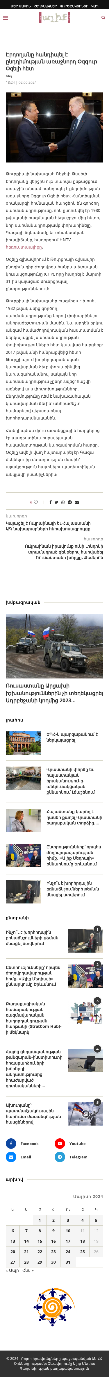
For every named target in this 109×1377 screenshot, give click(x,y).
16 (53, 1241)
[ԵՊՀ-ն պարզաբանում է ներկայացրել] (23, 743)
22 (39, 1251)
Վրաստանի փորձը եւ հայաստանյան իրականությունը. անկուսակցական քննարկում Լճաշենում (71, 781)
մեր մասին (21, 6)
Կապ (95, 6)
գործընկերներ (74, 6)
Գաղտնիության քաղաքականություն (54, 1368)
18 (82, 1241)
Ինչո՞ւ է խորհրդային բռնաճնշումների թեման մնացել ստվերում (73, 888)
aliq (9, 76)
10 (68, 1230)
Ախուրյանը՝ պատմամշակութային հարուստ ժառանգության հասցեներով (33, 1113)
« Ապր (12, 1270)
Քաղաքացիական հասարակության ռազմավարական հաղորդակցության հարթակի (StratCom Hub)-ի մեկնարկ (34, 1018)
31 (68, 1262)
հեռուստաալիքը (24, 247)
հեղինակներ (45, 6)
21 (26, 1251)
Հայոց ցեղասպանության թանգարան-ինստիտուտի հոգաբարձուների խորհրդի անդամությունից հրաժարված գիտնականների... (34, 1069)
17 (68, 1241)
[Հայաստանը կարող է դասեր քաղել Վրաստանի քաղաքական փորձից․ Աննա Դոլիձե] (23, 820)
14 (26, 1241)
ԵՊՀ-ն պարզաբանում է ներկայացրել (72, 737)
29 (39, 1262)
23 (53, 1251)
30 (53, 1262)
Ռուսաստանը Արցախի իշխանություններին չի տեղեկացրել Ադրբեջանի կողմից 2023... (54, 692)
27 (12, 1262)
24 (68, 1251)
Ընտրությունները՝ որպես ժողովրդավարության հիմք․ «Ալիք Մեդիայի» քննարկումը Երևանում (74, 855)
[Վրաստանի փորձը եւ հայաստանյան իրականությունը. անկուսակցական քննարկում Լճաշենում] (23, 778)
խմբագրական (23, 602)
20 (12, 1251)
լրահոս (14, 720)
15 (39, 1241)
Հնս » (28, 1270)
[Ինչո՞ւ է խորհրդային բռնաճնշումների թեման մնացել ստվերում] (23, 891)
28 (26, 1262)
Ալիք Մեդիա (84, 1363)
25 (82, 1251)
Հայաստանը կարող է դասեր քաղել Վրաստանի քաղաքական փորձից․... (74, 817)
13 (12, 1241)
